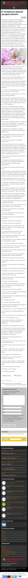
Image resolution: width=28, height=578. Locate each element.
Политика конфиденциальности (10, 419)
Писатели (4, 531)
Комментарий (6, 394)
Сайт (4, 412)
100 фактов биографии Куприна (17, 486)
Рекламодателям (5, 549)
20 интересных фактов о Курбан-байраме (12, 383)
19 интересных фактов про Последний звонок (15, 384)
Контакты (4, 547)
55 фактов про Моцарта (17, 514)
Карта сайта (4, 555)
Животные (4, 540)
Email (4, 409)
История (3, 536)
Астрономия (4, 538)
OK (20, 576)
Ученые (3, 533)
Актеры (3, 534)
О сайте (3, 545)
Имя (4, 406)
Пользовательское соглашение (8, 553)
